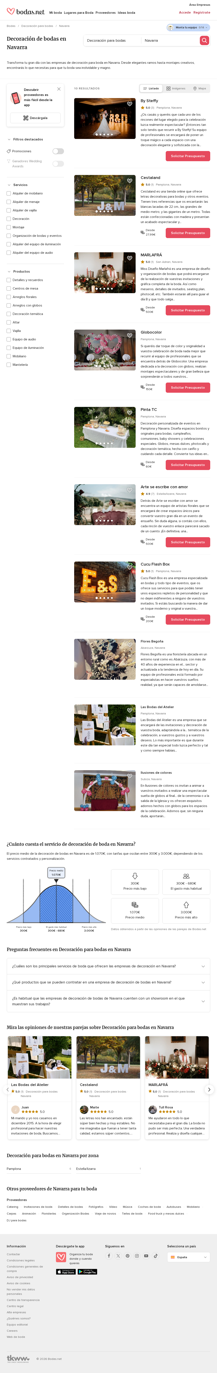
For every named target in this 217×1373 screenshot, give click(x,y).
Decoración (21, 219)
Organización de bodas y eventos (37, 236)
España (182, 1257)
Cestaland (150, 177)
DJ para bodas (16, 1220)
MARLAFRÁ (151, 255)
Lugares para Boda (78, 13)
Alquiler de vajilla (25, 210)
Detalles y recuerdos (28, 280)
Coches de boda (149, 1207)
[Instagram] (137, 1256)
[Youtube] (146, 1256)
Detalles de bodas (70, 1207)
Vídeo (113, 1207)
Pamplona (14, 1169)
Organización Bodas (75, 1213)
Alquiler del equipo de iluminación (37, 244)
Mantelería (20, 365)
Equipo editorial (17, 1324)
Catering (12, 1207)
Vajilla (17, 331)
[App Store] (66, 1274)
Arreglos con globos (27, 305)
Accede (185, 12)
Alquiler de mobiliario (28, 193)
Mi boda (55, 13)
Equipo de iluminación (28, 348)
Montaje (18, 227)
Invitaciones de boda (38, 1207)
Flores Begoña (152, 641)
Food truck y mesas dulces (166, 1213)
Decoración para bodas (37, 26)
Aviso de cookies (18, 1283)
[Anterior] (7, 1089)
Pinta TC (149, 409)
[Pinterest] (127, 1256)
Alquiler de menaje (26, 202)
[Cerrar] (59, 89)
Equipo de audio (24, 339)
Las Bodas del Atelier (157, 707)
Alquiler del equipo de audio (33, 253)
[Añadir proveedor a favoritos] (129, 104)
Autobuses (174, 1207)
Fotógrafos (96, 1207)
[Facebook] (109, 1256)
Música (127, 1207)
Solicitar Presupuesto (188, 156)
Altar (16, 322)
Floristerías (49, 1213)
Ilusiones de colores (156, 773)
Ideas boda (126, 13)
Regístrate (201, 12)
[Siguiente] (209, 1089)
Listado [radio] (154, 88)
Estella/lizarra (86, 1169)
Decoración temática (28, 314)
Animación (29, 1213)
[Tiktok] (155, 1256)
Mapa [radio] (202, 88)
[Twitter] (118, 1256)
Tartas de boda (132, 1213)
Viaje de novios (105, 1213)
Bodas (11, 26)
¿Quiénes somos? (19, 1318)
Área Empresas (199, 5)
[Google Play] (87, 1274)
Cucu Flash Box (155, 564)
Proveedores (106, 13)
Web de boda (16, 1337)
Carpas (11, 1213)
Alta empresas (16, 1312)
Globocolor (151, 332)
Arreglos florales (25, 297)
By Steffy (149, 100)
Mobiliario (19, 356)
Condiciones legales (21, 1260)
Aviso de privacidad (20, 1277)
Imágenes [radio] (178, 88)
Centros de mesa (25, 288)
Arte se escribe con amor (164, 487)
